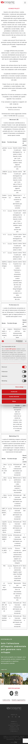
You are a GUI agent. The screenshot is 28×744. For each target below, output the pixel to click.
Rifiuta (14, 401)
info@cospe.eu (14, 731)
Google (10, 148)
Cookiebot (21, 115)
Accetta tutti (14, 391)
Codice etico (6, 700)
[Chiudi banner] (25, 341)
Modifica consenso (14, 109)
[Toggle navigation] (25, 2)
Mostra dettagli (19, 387)
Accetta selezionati (14, 396)
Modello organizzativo (18, 700)
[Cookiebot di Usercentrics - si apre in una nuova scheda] (16, 341)
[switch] (24, 371)
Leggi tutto (4, 669)
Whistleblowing (10, 739)
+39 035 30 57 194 (14, 729)
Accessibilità (18, 739)
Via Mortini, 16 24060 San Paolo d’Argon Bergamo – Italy (14, 725)
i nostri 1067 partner (10, 349)
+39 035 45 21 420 (14, 728)
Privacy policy (13, 737)
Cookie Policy (21, 737)
